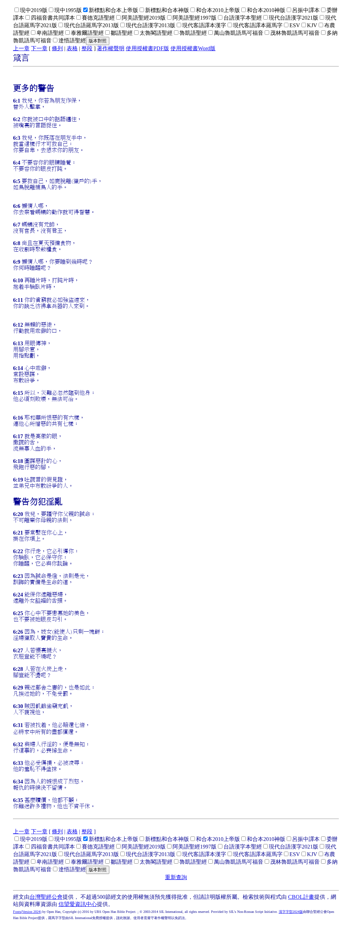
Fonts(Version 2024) (27, 912)
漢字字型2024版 (291, 912)
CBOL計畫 (301, 897)
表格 (72, 48)
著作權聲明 (110, 48)
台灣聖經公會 (46, 897)
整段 (86, 48)
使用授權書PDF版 (147, 48)
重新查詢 (176, 877)
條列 (57, 48)
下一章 (39, 48)
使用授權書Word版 (193, 48)
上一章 (21, 48)
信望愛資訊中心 (77, 904)
